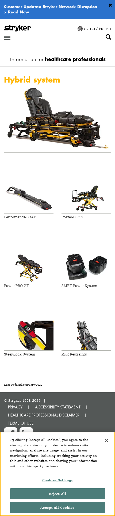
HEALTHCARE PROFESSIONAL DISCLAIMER (43, 415)
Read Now (18, 12)
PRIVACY (15, 407)
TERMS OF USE (20, 423)
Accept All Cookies (57, 508)
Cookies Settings (57, 480)
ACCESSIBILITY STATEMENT (57, 407)
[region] (57, 474)
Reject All (57, 494)
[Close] (106, 440)
